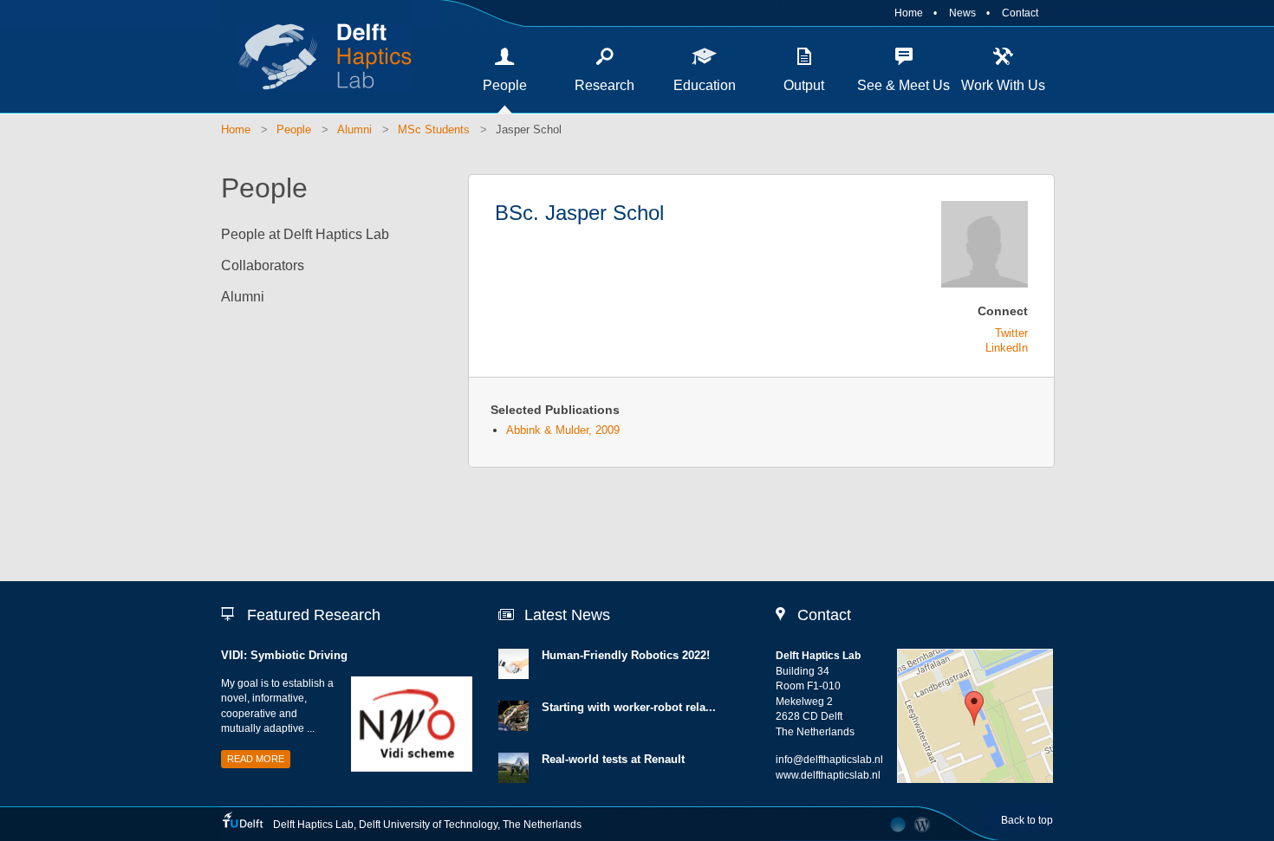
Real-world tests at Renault (613, 759)
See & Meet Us (903, 85)
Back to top (1027, 820)
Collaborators (262, 265)
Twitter (1011, 333)
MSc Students (434, 129)
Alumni (354, 129)
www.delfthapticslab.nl (828, 775)
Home (908, 13)
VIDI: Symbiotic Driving (284, 655)
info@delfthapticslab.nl (829, 760)
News (962, 13)
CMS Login (922, 824)
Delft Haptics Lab (316, 56)
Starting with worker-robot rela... (629, 707)
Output (803, 85)
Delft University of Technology (428, 824)
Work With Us (1003, 85)
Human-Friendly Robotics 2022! (626, 655)
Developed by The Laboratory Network (898, 824)
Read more (255, 759)
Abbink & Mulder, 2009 (563, 430)
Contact (1020, 13)
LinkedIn (1006, 347)
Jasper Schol (529, 129)
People (505, 85)
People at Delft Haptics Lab (305, 234)
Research (604, 85)
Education (704, 85)
